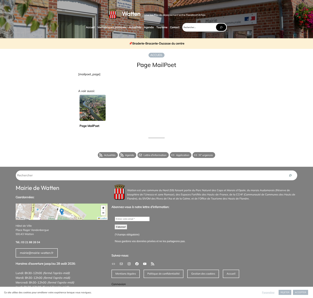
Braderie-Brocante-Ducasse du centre (158, 43)
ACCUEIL (156, 55)
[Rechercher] (221, 27)
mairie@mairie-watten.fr (36, 253)
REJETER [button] (285, 292)
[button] (62, 211)
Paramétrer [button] (268, 292)
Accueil (231, 273)
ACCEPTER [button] (300, 292)
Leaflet (103, 218)
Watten (131, 13)
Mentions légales (125, 273)
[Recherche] (290, 175)
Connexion (119, 284)
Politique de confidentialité (163, 273)
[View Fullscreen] (20, 208)
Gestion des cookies (203, 273)
